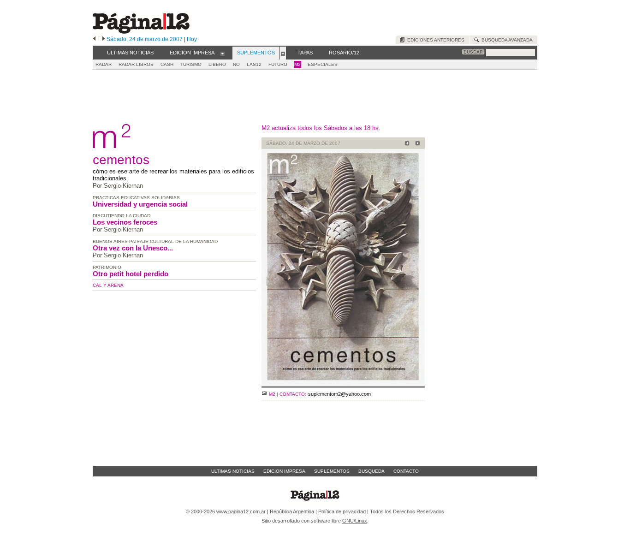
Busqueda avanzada (506, 39)
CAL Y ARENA (108, 285)
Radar (103, 64)
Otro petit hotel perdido (130, 274)
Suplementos (332, 471)
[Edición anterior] (94, 39)
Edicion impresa (284, 471)
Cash (166, 64)
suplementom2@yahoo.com (339, 394)
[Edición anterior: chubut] (406, 144)
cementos (121, 160)
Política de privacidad (342, 511)
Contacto (406, 471)
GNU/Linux (354, 520)
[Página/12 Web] (141, 31)
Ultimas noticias (233, 471)
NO (236, 64)
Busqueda (371, 471)
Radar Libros (136, 64)
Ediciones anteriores (434, 39)
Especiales (323, 64)
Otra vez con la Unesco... (133, 248)
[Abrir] (223, 53)
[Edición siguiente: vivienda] (416, 144)
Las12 (254, 64)
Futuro (277, 64)
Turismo (191, 64)
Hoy (192, 39)
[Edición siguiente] (103, 39)
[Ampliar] (343, 383)
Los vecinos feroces (125, 222)
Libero (217, 64)
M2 (297, 64)
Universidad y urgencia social (140, 204)
